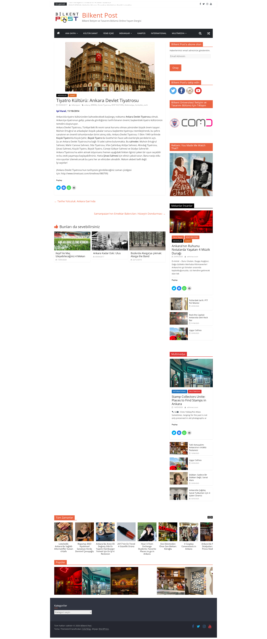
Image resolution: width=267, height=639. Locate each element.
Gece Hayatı (178, 237)
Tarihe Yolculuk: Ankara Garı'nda (74, 201)
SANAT (72, 95)
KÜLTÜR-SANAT (90, 33)
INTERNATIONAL (158, 33)
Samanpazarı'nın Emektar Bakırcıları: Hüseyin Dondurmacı (129, 213)
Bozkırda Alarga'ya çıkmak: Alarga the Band (146, 254)
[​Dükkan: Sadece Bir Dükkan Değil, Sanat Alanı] (179, 473)
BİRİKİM (94, 105)
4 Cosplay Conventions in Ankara (188, 546)
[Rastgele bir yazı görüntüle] (208, 33)
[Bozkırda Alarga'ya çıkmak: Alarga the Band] (147, 233)
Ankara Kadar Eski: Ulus (107, 253)
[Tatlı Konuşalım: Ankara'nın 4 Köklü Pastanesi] (171, 582)
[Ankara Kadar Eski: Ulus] (110, 233)
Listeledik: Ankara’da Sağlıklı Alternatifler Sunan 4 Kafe (63, 547)
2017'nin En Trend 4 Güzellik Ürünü (126, 545)
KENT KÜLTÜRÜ (118, 105)
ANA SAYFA (70, 33)
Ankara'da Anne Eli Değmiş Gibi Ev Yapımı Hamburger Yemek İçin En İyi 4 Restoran (105, 548)
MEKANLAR (124, 33)
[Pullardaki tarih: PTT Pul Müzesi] (179, 299)
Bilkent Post (99, 15)
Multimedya (129, 105)
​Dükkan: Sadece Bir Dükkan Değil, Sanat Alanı (198, 477)
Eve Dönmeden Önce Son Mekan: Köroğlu (168, 546)
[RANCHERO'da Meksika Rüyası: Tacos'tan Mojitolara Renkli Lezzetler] (124, 582)
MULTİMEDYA (178, 33)
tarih (146, 105)
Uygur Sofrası (195, 330)
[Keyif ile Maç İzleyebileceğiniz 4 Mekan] (72, 233)
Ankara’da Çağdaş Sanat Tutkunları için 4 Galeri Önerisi (199, 493)
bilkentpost (76, 105)
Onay (175, 67)
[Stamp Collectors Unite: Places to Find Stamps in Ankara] (191, 360)
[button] (211, 517)
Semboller (139, 105)
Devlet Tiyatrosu (104, 105)
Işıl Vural (61, 111)
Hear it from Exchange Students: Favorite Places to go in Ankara (147, 548)
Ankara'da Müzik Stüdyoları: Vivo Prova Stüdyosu (210, 546)
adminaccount (192, 256)
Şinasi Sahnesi (111, 155)
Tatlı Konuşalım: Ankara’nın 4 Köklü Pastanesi (90, 4)
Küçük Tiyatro (63, 137)
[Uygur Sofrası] (179, 329)
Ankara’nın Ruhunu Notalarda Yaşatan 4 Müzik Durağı (191, 249)
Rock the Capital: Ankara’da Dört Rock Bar (198, 318)
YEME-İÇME (108, 33)
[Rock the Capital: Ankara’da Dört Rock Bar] (179, 313)
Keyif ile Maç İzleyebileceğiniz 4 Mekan (70, 254)
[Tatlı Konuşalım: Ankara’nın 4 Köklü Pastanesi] (179, 443)
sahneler (134, 141)
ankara (87, 105)
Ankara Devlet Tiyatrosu (138, 116)
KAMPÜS (141, 33)
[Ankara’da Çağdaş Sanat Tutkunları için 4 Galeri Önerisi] (179, 489)
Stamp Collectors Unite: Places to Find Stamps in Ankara (189, 400)
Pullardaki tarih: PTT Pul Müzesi (198, 301)
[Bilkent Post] (58, 33)
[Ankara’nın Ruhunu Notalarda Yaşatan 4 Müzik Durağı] (191, 212)
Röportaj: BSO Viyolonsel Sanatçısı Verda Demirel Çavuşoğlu (84, 547)
